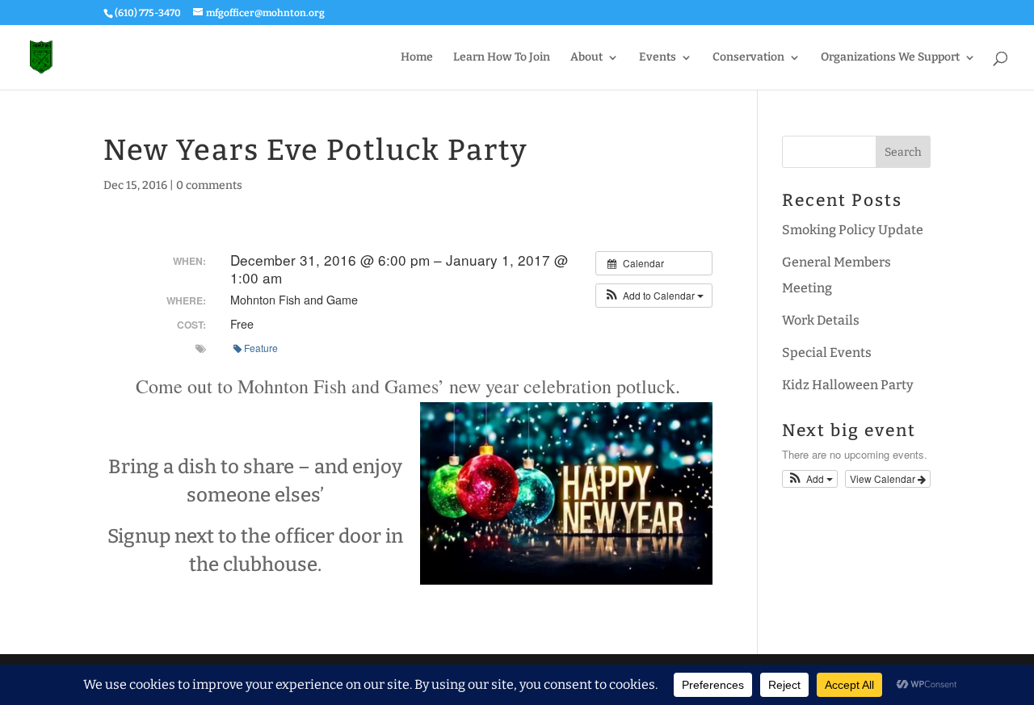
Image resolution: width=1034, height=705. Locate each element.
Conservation (748, 58)
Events (657, 58)
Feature (261, 348)
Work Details (821, 320)
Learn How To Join (501, 58)
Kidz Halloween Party (848, 384)
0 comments (209, 185)
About (586, 58)
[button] (654, 295)
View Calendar (884, 478)
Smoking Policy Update (852, 229)
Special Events (827, 352)
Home (417, 58)
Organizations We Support (890, 58)
